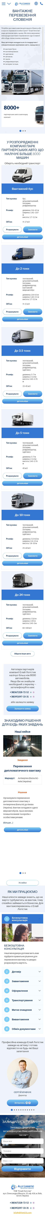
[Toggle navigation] (3, 3)
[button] (36, 3)
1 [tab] (20, 131)
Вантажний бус (22, 188)
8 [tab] (27, 1109)
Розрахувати (12, 229)
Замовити (32, 229)
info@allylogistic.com (22, 1212)
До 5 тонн (22, 433)
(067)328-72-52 (19, 692)
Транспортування (22, 1000)
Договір (16, 971)
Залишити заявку (22, 708)
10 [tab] (31, 1109)
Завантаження (20, 981)
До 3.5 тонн (22, 350)
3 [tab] (25, 130)
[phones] (41, 3)
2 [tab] (23, 130)
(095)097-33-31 (19, 696)
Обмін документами (24, 1028)
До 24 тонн (22, 594)
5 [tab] (20, 1109)
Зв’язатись (19, 1103)
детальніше (22, 237)
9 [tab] (29, 1109)
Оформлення (20, 990)
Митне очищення (22, 1009)
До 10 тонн (22, 515)
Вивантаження (20, 1019)
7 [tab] (25, 1109)
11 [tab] (33, 1109)
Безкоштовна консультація (20, 919)
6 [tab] (23, 1109)
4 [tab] (18, 1109)
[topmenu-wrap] (9, 3)
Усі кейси (23, 883)
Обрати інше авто (22, 653)
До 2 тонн (22, 268)
